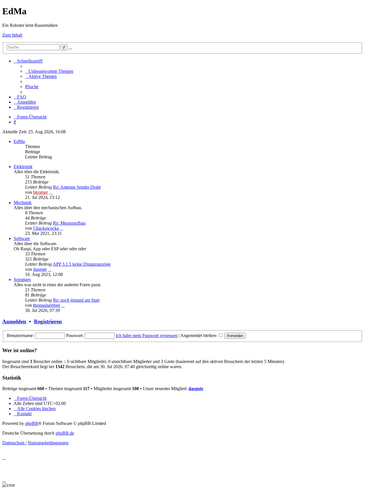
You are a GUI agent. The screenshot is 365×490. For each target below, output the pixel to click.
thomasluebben (46, 305)
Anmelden (14, 321)
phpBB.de (65, 433)
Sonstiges (22, 279)
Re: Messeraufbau (69, 223)
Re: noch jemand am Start (76, 300)
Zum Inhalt (12, 35)
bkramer (40, 192)
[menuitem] (49, 71)
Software (22, 238)
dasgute (40, 269)
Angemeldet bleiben (199, 335)
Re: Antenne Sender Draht (77, 187)
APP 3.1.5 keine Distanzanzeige (82, 264)
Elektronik (23, 166)
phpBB (31, 423)
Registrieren (48, 321)
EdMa (19, 141)
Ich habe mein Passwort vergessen (146, 335)
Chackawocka (46, 228)
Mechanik (23, 202)
